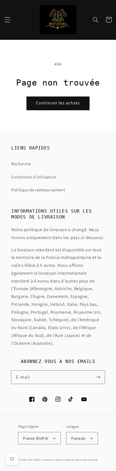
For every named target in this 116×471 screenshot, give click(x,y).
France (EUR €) (35, 438)
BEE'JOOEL (35, 459)
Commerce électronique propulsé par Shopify (70, 459)
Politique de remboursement (38, 189)
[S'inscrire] (98, 377)
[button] (7, 19)
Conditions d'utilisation (33, 177)
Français (78, 438)
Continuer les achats (58, 103)
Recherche (21, 163)
